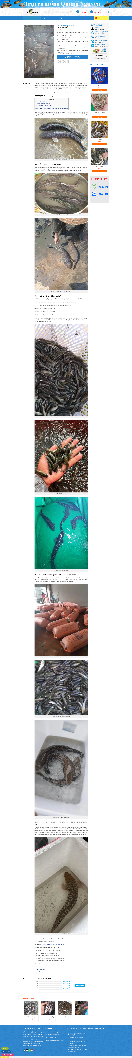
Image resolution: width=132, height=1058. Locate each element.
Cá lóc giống (71, 25)
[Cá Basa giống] (99, 129)
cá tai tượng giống (40, 969)
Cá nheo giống (31, 1017)
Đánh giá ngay (80, 985)
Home (58, 25)
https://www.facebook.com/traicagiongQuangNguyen (51, 944)
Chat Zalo (5, 1048)
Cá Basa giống (99, 139)
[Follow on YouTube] (32, 1050)
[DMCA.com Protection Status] (4, 1057)
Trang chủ (44, 18)
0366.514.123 (102, 57)
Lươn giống (65, 1017)
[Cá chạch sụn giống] (99, 102)
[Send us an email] (27, 1050)
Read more (99, 90)
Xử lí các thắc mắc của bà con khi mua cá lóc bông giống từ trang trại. (51, 108)
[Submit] (70, 12)
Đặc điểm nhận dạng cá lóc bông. (43, 103)
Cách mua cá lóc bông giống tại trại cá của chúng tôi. (47, 107)
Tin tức (77, 18)
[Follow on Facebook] (24, 1050)
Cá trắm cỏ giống (99, 166)
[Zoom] (25, 77)
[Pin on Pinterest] (65, 61)
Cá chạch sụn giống (100, 112)
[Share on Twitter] (60, 61)
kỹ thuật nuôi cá (70, 18)
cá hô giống (38, 967)
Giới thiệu (51, 18)
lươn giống (38, 972)
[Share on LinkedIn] (68, 61)
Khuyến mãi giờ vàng (102, 18)
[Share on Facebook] (58, 61)
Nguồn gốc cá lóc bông (41, 102)
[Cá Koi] (99, 75)
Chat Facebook (6, 1051)
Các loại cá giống (59, 18)
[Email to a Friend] (63, 61)
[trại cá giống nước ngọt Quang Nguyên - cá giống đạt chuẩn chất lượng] (31, 12)
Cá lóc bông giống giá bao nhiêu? (43, 105)
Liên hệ (83, 18)
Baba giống (81, 1017)
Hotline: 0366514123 (7, 1054)
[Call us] (29, 1050)
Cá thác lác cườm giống (48, 1017)
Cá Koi (99, 85)
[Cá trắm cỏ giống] (99, 156)
